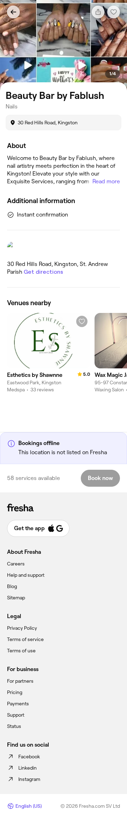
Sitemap (16, 597)
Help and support (25, 575)
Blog (12, 586)
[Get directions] (63, 248)
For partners (20, 681)
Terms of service (25, 639)
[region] (63, 45)
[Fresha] (63, 507)
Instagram (29, 779)
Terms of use (21, 650)
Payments (18, 703)
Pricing (14, 692)
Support (15, 715)
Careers (16, 564)
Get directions (43, 272)
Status (14, 726)
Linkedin (27, 768)
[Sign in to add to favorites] (81, 321)
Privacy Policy (22, 628)
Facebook (29, 756)
